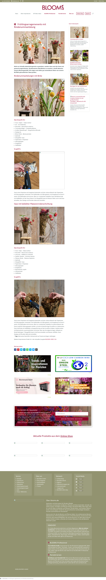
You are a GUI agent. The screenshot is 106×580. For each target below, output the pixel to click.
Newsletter (20, 484)
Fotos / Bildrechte (22, 492)
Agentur (88, 13)
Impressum (20, 480)
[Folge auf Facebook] (76, 488)
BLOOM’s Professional (49, 13)
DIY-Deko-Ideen (37, 13)
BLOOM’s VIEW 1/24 (50, 339)
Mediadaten (40, 484)
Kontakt (95, 1)
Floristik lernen (62, 13)
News (16, 13)
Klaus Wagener (41, 480)
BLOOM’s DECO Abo (62, 490)
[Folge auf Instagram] (76, 479)
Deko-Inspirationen (26, 13)
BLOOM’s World (61, 480)
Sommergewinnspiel (22, 488)
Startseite (5, 578)
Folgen (80, 479)
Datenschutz (20, 482)
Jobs (18, 490)
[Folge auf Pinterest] (76, 485)
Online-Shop (101, 1)
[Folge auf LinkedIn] (76, 491)
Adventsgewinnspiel (22, 486)
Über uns (71, 13)
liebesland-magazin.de (63, 484)
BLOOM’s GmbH (41, 478)
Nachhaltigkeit (41, 482)
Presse (39, 486)
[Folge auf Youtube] (76, 482)
